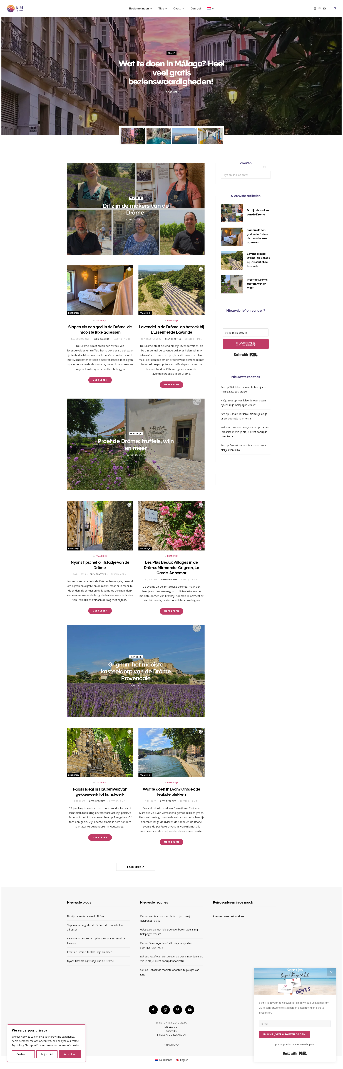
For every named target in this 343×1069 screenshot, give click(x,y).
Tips (161, 8)
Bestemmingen (139, 8)
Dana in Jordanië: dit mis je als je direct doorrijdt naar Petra (245, 432)
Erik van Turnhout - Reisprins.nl (238, 427)
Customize (23, 1054)
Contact (196, 8)
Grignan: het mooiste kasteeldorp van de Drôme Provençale (136, 671)
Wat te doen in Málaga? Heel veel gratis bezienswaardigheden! (171, 72)
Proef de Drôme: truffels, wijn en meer (136, 444)
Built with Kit (246, 354)
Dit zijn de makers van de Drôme (136, 209)
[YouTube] (189, 1009)
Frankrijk (136, 198)
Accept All (70, 1054)
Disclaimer (171, 1026)
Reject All (47, 1054)
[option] (171, 76)
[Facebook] (153, 1009)
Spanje (171, 53)
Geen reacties (102, 339)
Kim (175, 92)
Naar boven (172, 1044)
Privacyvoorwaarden (171, 1034)
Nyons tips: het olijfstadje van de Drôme (91, 961)
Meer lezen (100, 379)
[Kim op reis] (15, 8)
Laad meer (134, 867)
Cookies (171, 1030)
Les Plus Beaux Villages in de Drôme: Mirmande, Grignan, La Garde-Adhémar (171, 567)
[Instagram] (165, 1009)
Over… (177, 8)
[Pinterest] (177, 1009)
